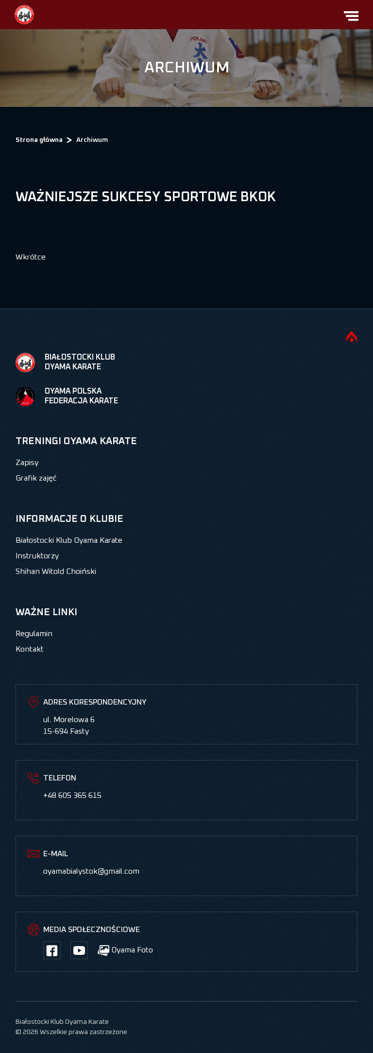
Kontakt (30, 649)
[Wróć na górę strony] (351, 337)
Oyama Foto (131, 950)
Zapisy (27, 462)
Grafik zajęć (36, 478)
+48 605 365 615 (72, 795)
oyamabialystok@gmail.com (91, 871)
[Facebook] (52, 950)
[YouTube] (79, 950)
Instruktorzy (37, 556)
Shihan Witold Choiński (56, 571)
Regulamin (34, 634)
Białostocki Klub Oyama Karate (69, 540)
